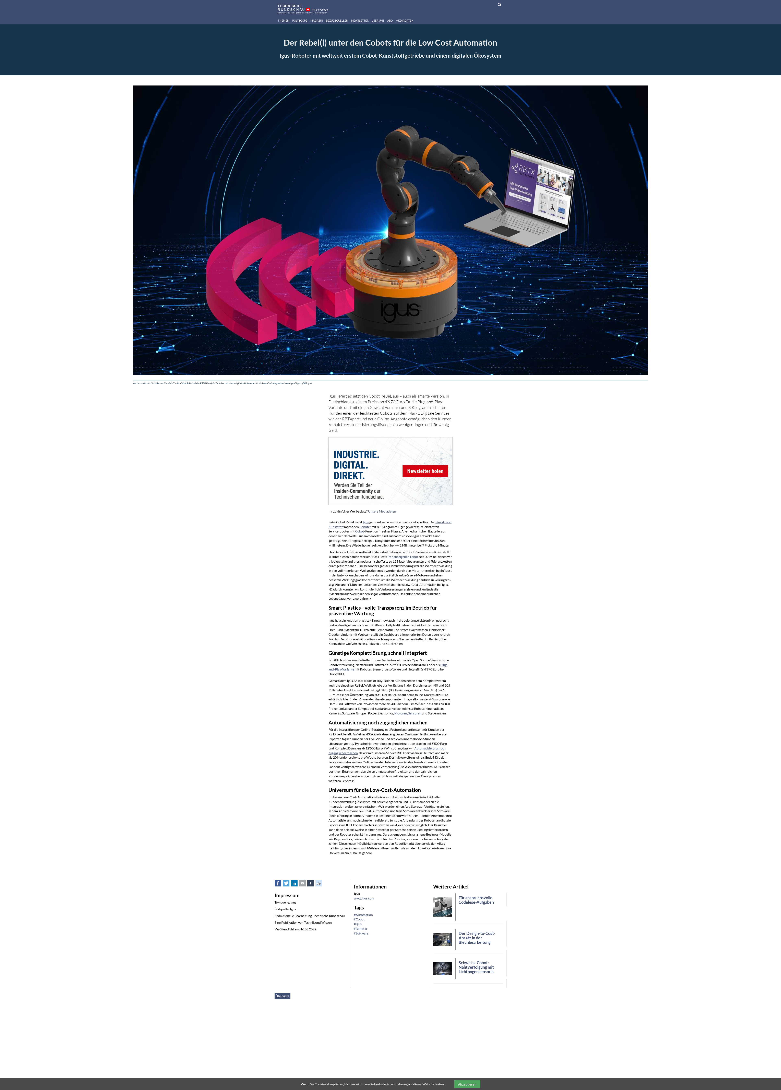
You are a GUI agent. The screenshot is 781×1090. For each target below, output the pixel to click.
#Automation (363, 915)
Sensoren (414, 713)
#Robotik (360, 928)
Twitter (288, 884)
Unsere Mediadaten (382, 511)
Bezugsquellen (337, 20)
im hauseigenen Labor (403, 557)
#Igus (358, 924)
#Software (361, 933)
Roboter (365, 527)
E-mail (305, 884)
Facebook (280, 884)
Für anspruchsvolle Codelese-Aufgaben (476, 900)
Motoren (400, 713)
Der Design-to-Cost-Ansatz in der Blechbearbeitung (477, 938)
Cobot (359, 531)
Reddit (321, 884)
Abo (390, 20)
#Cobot (359, 919)
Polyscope (299, 20)
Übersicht (282, 996)
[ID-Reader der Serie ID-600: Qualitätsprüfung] (442, 906)
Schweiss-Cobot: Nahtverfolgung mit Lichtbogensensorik (476, 967)
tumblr (313, 884)
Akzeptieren (467, 1084)
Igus (366, 522)
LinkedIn (297, 884)
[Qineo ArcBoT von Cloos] (442, 968)
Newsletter (360, 20)
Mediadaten (404, 20)
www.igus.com (364, 898)
